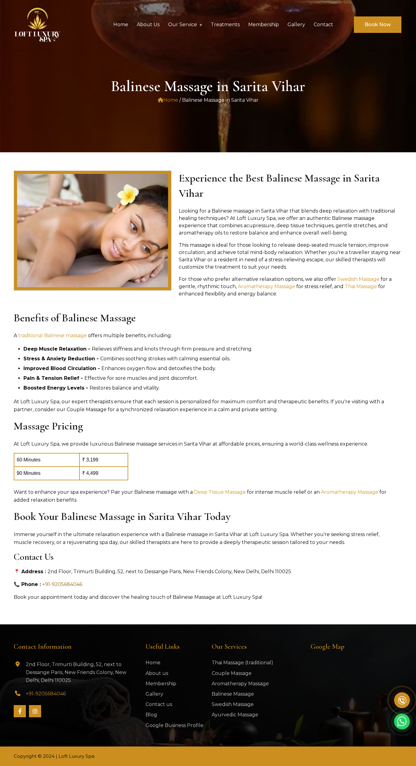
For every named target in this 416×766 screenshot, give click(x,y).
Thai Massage (361, 286)
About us (157, 673)
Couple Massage (232, 673)
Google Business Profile (174, 725)
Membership (161, 684)
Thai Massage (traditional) (242, 662)
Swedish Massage (359, 279)
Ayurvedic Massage (235, 715)
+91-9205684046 (62, 584)
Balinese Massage (233, 694)
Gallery (154, 694)
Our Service (182, 24)
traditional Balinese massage (52, 335)
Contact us (159, 704)
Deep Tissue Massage (220, 492)
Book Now (378, 24)
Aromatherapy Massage (266, 286)
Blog (151, 715)
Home (170, 100)
